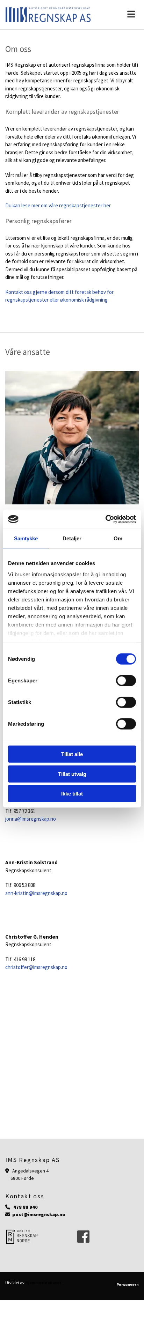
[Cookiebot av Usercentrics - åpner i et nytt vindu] (105, 519)
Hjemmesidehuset (43, 1282)
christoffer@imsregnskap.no (36, 967)
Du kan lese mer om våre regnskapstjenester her (57, 205)
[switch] (126, 680)
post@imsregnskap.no (38, 1214)
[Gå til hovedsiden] (48, 14)
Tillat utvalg (72, 774)
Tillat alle (72, 754)
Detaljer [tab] (72, 538)
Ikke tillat (72, 794)
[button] (120, 14)
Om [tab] (118, 538)
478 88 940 (25, 1207)
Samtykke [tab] (26, 538)
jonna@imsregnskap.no (31, 818)
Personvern (127, 1284)
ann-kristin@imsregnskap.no (36, 893)
